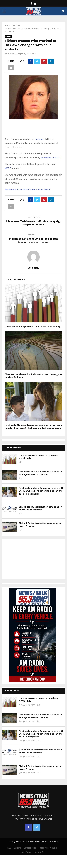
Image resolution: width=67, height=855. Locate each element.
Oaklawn (39, 139)
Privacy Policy (25, 852)
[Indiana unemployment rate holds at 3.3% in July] (9, 459)
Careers (17, 848)
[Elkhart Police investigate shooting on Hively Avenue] (9, 527)
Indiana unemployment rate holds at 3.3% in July (32, 326)
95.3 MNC (11, 54)
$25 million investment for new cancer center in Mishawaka (40, 508)
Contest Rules (30, 848)
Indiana (8, 36)
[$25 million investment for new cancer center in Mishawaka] (9, 510)
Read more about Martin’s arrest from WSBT (27, 189)
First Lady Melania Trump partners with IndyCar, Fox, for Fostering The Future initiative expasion (33, 427)
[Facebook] (28, 827)
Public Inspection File (48, 848)
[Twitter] (37, 827)
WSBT (8, 168)
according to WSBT (50, 157)
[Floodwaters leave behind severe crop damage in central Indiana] (9, 475)
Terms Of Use (40, 852)
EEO (9, 848)
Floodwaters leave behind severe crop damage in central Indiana (40, 473)
